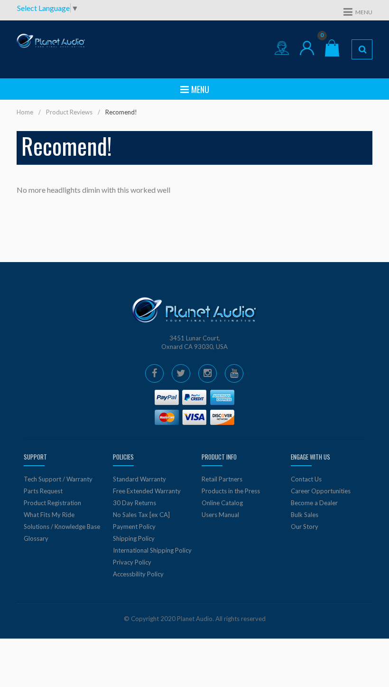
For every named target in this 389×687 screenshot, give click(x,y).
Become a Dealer (314, 503)
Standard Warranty (139, 479)
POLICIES (123, 456)
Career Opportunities (321, 491)
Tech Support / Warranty (58, 479)
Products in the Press (231, 491)
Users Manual (220, 514)
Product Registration (52, 503)
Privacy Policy (132, 562)
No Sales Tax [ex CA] (141, 514)
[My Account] (307, 48)
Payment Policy (134, 526)
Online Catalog (222, 503)
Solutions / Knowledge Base (62, 526)
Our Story (304, 526)
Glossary (36, 538)
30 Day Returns (134, 503)
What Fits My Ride (49, 514)
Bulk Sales (304, 514)
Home (25, 112)
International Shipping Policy (152, 550)
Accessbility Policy (138, 574)
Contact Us (306, 479)
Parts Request (43, 491)
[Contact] (282, 48)
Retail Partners (222, 479)
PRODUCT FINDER (362, 49)
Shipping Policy (134, 538)
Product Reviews (69, 112)
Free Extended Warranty (147, 491)
